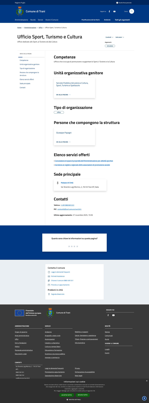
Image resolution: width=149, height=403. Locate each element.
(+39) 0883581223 (67, 205)
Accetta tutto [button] (67, 395)
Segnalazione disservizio (53, 375)
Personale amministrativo (24, 350)
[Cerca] (131, 11)
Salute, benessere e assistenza (85, 335)
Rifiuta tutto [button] (82, 395)
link (94, 391)
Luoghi (107, 349)
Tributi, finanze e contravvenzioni (86, 339)
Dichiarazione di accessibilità (85, 372)
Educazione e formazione (53, 350)
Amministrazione (30, 27)
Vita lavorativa (80, 343)
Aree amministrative (22, 335)
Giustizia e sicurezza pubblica (55, 354)
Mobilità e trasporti (81, 332)
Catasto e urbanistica (52, 343)
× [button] (146, 381)
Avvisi (107, 339)
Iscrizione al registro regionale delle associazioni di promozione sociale (82, 164)
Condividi (108, 37)
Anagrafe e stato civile (52, 335)
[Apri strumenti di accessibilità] (144, 398)
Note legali (78, 375)
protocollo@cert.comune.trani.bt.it (69, 209)
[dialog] (74, 391)
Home (19, 27)
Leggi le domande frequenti (54, 368)
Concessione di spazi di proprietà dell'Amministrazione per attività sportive (84, 160)
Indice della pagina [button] (25, 54)
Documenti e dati (21, 354)
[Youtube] (114, 11)
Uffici (40, 27)
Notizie (107, 332)
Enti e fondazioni (20, 343)
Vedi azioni (119, 37)
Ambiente (48, 332)
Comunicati (109, 335)
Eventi (107, 353)
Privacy (77, 368)
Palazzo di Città (67, 182)
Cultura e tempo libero (52, 346)
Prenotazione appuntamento (55, 372)
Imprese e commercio (52, 357)
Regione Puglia (20, 2)
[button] (74, 400)
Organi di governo (21, 332)
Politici (17, 346)
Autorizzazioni (50, 339)
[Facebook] (109, 11)
